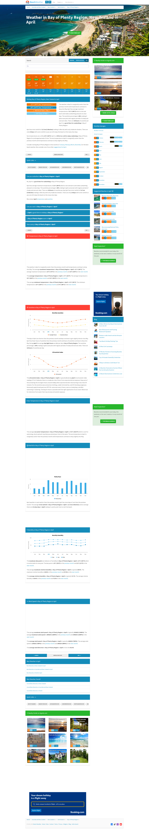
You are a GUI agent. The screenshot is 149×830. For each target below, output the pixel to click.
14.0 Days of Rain (41, 113)
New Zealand (51, 7)
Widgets (65, 824)
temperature (41, 199)
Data (47, 824)
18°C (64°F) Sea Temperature (41, 107)
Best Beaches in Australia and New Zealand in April (40, 669)
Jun (65, 77)
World (28, 7)
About (43, 824)
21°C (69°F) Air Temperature (41, 104)
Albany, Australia (107, 235)
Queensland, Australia (108, 219)
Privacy (60, 824)
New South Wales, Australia (110, 203)
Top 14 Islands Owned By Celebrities (109, 357)
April (100, 150)
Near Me (72, 60)
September (102, 172)
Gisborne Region (66, 167)
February (67, 145)
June (100, 159)
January (62, 145)
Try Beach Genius (109, 260)
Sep (86, 77)
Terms (56, 824)
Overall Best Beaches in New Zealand (36, 683)
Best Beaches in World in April (34, 673)
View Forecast (75, 33)
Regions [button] (60, 2)
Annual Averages (98, 134)
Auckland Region (54, 167)
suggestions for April (60, 147)
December (78, 145)
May (58, 77)
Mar (43, 77)
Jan (29, 77)
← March (29, 154)
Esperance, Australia (108, 211)
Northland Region (79, 167)
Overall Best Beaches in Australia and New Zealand (40, 687)
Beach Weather (37, 824)
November (102, 180)
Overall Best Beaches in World (34, 690)
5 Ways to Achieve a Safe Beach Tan (109, 363)
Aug (79, 77)
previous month (62, 272)
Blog (54, 2)
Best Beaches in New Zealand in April (36, 666)
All (87, 60)
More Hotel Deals (109, 113)
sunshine (50, 199)
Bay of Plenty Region (72, 7)
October (101, 176)
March (72, 145)
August (101, 167)
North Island (61, 7)
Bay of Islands (32, 167)
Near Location (80, 60)
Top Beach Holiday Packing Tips (108, 341)
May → (87, 154)
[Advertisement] (57, 297)
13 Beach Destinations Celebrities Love (110, 374)
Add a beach (75, 824)
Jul (72, 77)
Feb (36, 77)
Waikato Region (43, 167)
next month (84, 272)
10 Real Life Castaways (105, 346)
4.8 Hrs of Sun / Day (41, 110)
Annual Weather (58, 154)
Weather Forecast (98, 130)
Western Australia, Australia (110, 196)
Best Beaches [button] (69, 2)
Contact (51, 824)
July (100, 163)
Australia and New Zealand (38, 7)
